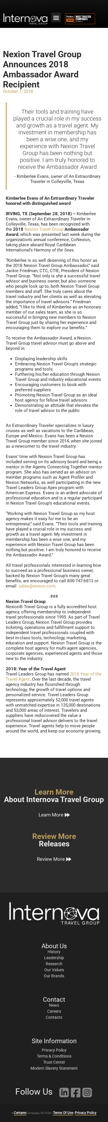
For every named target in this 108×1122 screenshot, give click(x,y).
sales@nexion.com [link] (37, 586)
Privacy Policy (85, 1113)
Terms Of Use (63, 1113)
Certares (20, 1113)
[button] (56, 17)
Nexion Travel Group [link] (43, 229)
